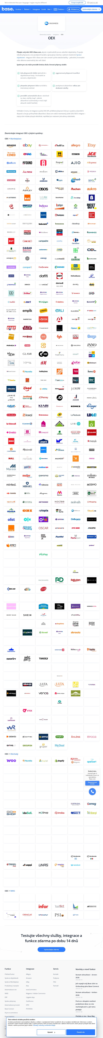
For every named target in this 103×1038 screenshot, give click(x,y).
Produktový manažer (12, 986)
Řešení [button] (26, 9)
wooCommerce (31, 990)
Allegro (28, 974)
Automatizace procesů (12, 1005)
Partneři (56, 986)
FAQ (54, 982)
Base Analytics (9, 1016)
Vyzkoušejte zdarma (89, 9)
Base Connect (9, 1009)
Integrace (36, 9)
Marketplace (15, 138)
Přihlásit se (75, 9)
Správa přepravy (10, 1001)
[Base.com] (8, 9)
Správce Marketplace (12, 982)
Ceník (43, 9)
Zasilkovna (29, 1001)
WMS (12, 891)
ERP (6, 997)
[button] (59, 9)
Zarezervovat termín (92, 783)
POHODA (29, 1009)
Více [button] (48, 9)
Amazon (29, 978)
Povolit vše (81, 1032)
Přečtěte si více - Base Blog (85, 1016)
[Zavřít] (100, 769)
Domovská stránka (45, 34)
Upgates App (30, 997)
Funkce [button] (18, 9)
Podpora (56, 978)
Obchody (14, 754)
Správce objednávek (11, 978)
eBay (27, 982)
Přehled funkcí (9, 974)
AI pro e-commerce (11, 1013)
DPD (27, 1005)
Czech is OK (94, 3)
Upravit (50, 1032)
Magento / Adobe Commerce (35, 993)
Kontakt (55, 974)
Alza (27, 986)
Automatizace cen (11, 990)
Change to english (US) (77, 2)
